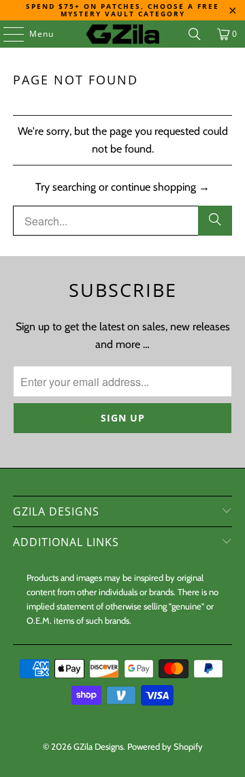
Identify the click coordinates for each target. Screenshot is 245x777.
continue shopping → (160, 186)
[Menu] (7, 34)
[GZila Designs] (122, 34)
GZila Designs (98, 746)
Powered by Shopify (165, 746)
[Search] (195, 34)
